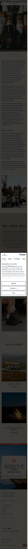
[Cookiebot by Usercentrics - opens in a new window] (19, 255)
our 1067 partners (10, 266)
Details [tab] (10, 258)
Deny (13, 292)
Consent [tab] (4, 258)
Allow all (13, 283)
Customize (13, 288)
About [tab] (23, 258)
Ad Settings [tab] (17, 258)
